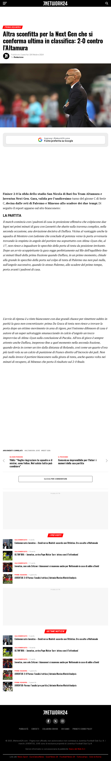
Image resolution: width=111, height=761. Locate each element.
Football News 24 (67, 757)
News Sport (23, 757)
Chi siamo (65, 728)
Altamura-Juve (33, 451)
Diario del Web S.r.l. (77, 749)
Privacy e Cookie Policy (82, 728)
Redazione (18, 57)
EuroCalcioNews (37, 757)
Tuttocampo (82, 757)
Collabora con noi (50, 728)
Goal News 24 (52, 757)
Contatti (35, 728)
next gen (46, 451)
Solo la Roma (95, 757)
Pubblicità (23, 728)
